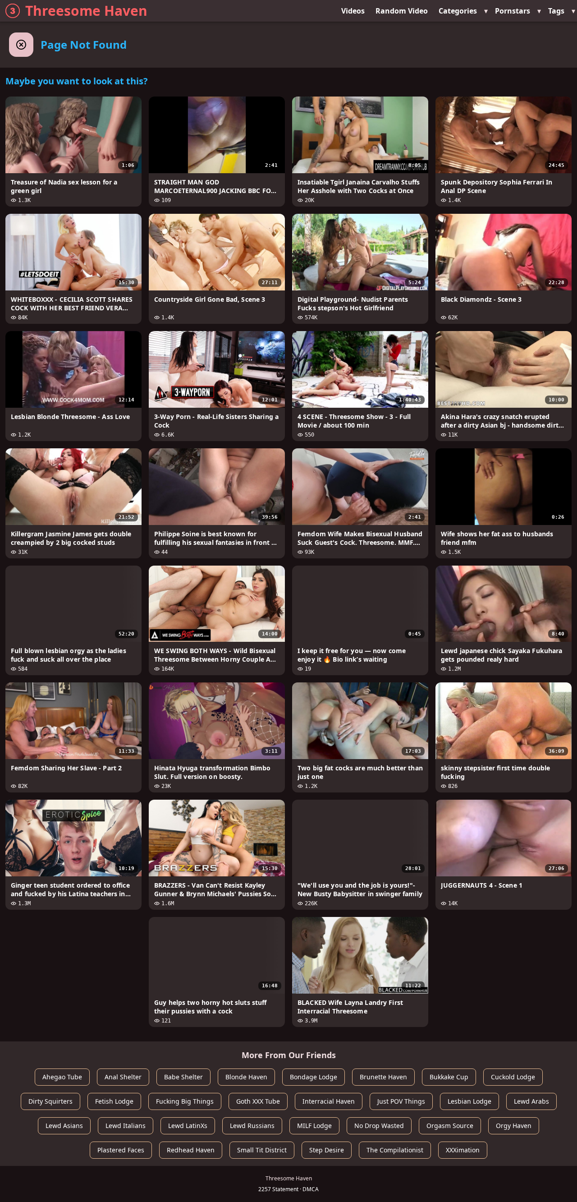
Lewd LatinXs (187, 1125)
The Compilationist (394, 1150)
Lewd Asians (64, 1125)
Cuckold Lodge (513, 1077)
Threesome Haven (86, 10)
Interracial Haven (328, 1101)
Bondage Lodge (313, 1077)
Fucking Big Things (185, 1101)
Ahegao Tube (62, 1077)
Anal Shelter (123, 1077)
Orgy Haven (513, 1125)
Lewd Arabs (531, 1101)
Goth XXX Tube (258, 1101)
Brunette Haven (383, 1077)
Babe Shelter (183, 1077)
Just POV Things (401, 1101)
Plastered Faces (120, 1150)
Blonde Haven (246, 1077)
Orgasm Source (449, 1125)
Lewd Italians (125, 1125)
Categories (458, 11)
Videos (353, 11)
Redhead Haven (191, 1150)
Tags (556, 11)
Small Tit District (262, 1150)
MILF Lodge (314, 1125)
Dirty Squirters (50, 1101)
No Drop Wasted (379, 1125)
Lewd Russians (252, 1125)
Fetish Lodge (114, 1101)
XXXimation (463, 1150)
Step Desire (326, 1150)
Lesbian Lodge (469, 1101)
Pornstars (512, 11)
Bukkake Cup (449, 1077)
